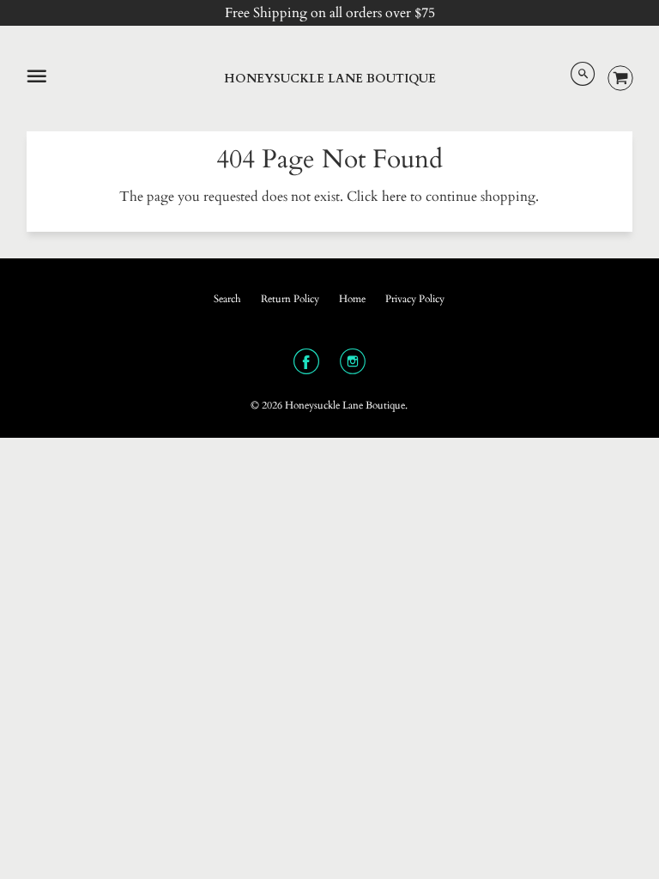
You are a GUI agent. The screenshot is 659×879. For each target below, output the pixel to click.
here (394, 196)
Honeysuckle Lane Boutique (330, 78)
